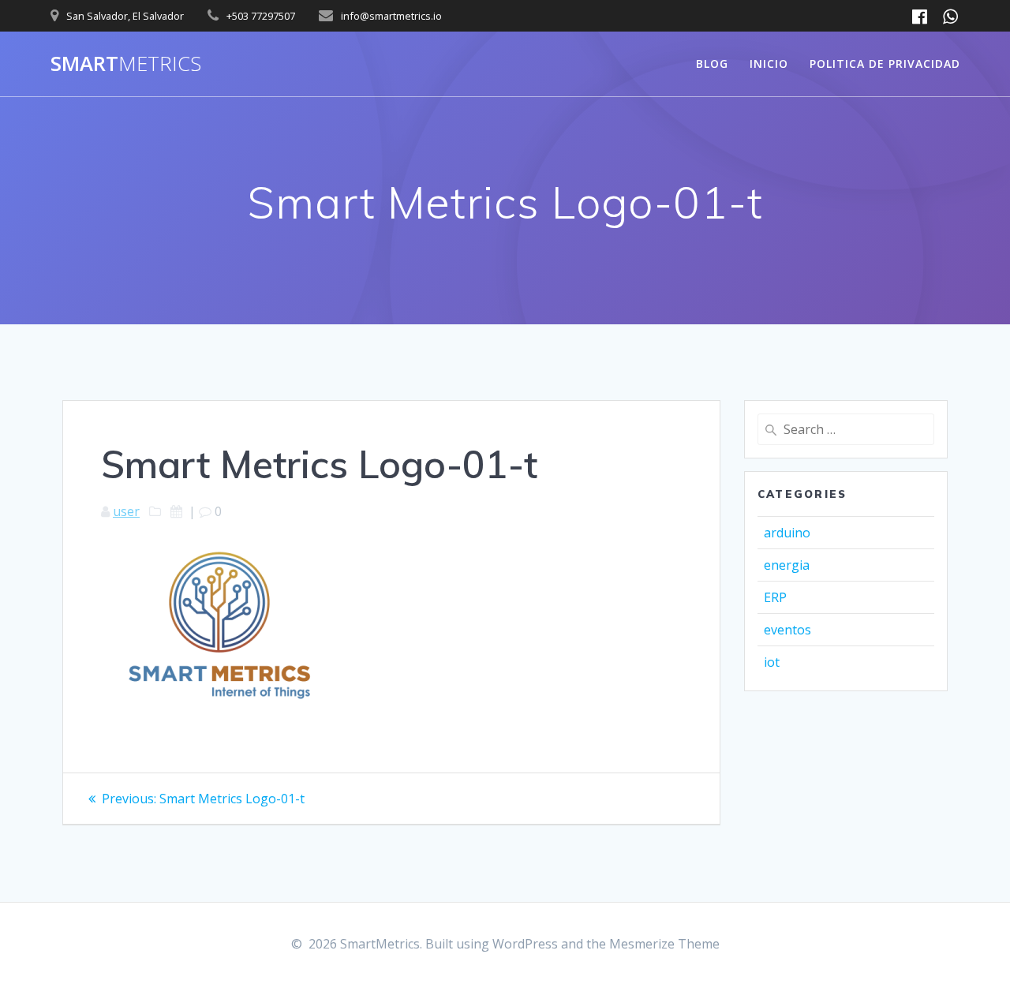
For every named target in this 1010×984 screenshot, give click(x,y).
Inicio (769, 63)
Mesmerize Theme (664, 943)
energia (787, 565)
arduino (787, 532)
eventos (787, 629)
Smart (125, 64)
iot (772, 662)
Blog (712, 63)
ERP (775, 597)
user (126, 511)
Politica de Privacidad (885, 63)
